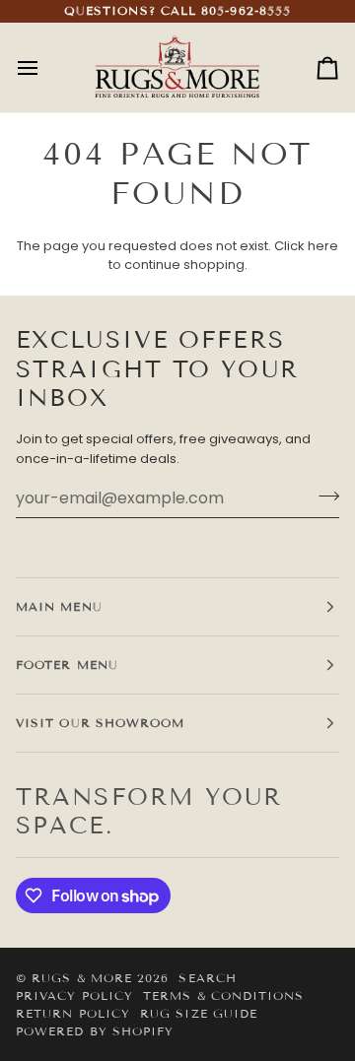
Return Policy (73, 1013)
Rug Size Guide (198, 1013)
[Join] (323, 495)
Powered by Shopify (95, 1031)
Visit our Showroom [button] (100, 722)
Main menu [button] (59, 606)
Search (207, 977)
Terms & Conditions (223, 995)
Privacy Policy (74, 995)
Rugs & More (82, 977)
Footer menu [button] (67, 664)
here (323, 245)
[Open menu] (45, 67)
